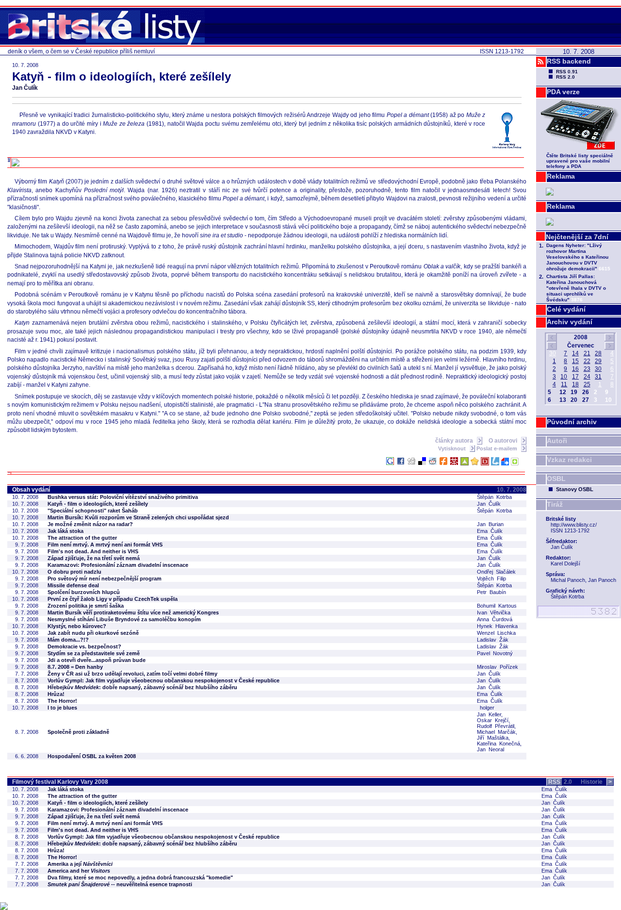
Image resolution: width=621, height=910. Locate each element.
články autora (454, 440)
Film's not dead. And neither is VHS (93, 551)
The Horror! (62, 701)
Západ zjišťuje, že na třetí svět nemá (94, 558)
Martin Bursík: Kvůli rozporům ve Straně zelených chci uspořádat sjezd (138, 517)
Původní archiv (572, 422)
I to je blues (62, 708)
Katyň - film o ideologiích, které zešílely (98, 504)
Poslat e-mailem (497, 448)
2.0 (560, 781)
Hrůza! (56, 694)
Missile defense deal (73, 585)
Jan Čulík (25, 87)
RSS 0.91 (567, 71)
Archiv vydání (569, 322)
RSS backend (569, 61)
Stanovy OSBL (574, 489)
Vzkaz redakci (569, 459)
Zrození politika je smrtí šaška (86, 606)
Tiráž (555, 504)
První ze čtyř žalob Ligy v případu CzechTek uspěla (113, 599)
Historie (596, 781)
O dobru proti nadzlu (74, 572)
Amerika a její (80, 864)
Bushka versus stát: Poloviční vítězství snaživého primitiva (123, 497)
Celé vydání (566, 309)
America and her (79, 871)
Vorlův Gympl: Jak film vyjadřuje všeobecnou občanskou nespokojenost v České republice (163, 680)
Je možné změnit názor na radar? (90, 524)
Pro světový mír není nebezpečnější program (105, 578)
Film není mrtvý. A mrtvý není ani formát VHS (105, 544)
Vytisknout (452, 448)
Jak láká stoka (65, 531)
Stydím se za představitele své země (94, 653)
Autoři (557, 441)
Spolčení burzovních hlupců (84, 592)
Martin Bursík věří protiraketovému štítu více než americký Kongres (133, 612)
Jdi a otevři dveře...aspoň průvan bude (97, 660)
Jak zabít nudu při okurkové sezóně (93, 633)
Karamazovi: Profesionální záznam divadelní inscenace (118, 565)
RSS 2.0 (565, 77)
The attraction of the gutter (82, 538)
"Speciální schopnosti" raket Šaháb (93, 510)
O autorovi (504, 440)
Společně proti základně (78, 732)
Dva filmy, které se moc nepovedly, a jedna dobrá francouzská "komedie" (140, 877)
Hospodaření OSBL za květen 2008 (92, 756)
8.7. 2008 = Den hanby (75, 667)
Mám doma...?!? (68, 640)
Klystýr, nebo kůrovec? (77, 626)
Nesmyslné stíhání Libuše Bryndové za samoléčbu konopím (124, 619)
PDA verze (563, 92)
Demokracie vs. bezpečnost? (84, 646)
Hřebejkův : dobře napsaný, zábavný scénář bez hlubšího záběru (142, 687)
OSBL (556, 478)
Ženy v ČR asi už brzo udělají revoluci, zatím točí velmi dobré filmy (132, 674)
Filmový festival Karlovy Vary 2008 (60, 781)
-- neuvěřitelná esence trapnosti (120, 884)
